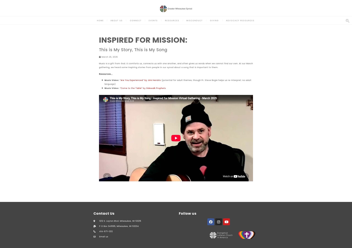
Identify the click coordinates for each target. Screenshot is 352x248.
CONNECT (135, 20)
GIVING (214, 20)
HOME (100, 20)
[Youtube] (226, 221)
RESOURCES (172, 20)
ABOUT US (117, 20)
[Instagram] (218, 221)
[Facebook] (210, 221)
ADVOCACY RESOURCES (240, 20)
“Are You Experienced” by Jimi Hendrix (140, 80)
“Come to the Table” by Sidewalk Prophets (143, 88)
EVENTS (153, 20)
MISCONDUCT (194, 20)
